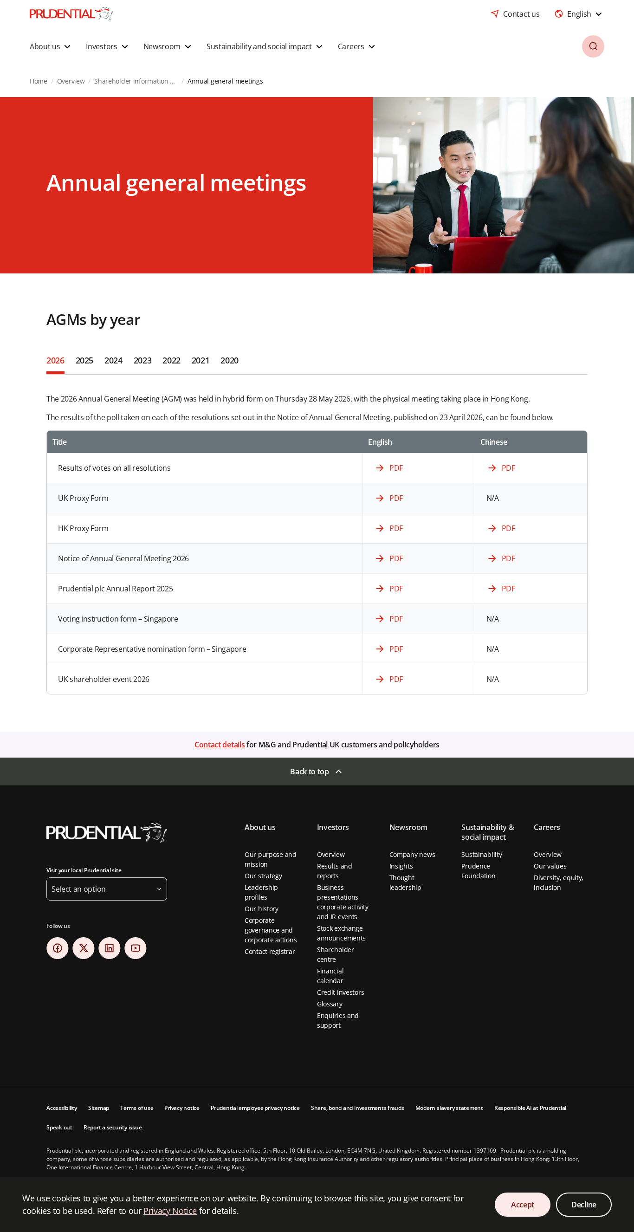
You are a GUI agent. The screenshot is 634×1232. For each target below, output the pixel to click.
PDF (396, 468)
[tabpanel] (317, 534)
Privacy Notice (170, 1210)
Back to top (309, 771)
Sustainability (481, 854)
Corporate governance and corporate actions (271, 930)
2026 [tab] (55, 360)
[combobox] (579, 13)
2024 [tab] (113, 360)
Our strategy (263, 875)
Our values (550, 866)
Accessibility (61, 1108)
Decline (583, 1205)
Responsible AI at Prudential (530, 1108)
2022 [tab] (171, 360)
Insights (401, 866)
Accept (522, 1205)
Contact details (219, 744)
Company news (412, 854)
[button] (51, 46)
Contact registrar (270, 951)
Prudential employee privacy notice (255, 1108)
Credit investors (340, 992)
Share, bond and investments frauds (357, 1108)
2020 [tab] (229, 360)
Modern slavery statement (449, 1108)
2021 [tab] (201, 360)
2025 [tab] (85, 360)
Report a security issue (113, 1127)
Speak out (59, 1127)
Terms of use (136, 1108)
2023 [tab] (143, 360)
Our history (261, 908)
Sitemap (98, 1108)
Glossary (330, 1003)
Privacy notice (182, 1108)
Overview (331, 854)
